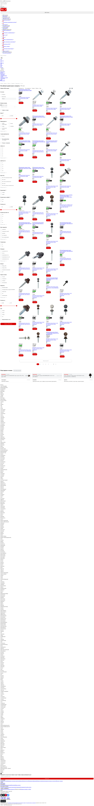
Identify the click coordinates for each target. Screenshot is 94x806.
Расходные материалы (7, 52)
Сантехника (2, 78)
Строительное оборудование (8, 48)
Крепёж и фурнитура (6, 30)
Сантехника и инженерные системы (9, 22)
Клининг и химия (6, 46)
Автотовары (5, 28)
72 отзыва (70, 374)
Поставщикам (3, 785)
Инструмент (5, 16)
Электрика (2, 74)
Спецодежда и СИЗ (6, 44)
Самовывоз (23, 787)
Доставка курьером (4, 787)
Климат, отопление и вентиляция (9, 41)
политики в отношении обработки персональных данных (17, 802)
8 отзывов (7, 374)
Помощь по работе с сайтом (26, 789)
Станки (1, 76)
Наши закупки (18, 785)
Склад (4, 37)
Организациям (8, 785)
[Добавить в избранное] (20, 91)
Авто (1, 79)
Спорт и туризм (5, 50)
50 (53, 364)
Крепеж (1, 72)
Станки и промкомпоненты (8, 39)
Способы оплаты (28, 787)
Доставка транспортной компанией (14, 787)
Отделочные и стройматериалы (8, 32)
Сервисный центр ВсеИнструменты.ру (7, 789)
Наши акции (2, 783)
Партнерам (13, 785)
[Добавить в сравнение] (22, 91)
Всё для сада (5, 24)
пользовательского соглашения (31, 802)
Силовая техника (6, 26)
